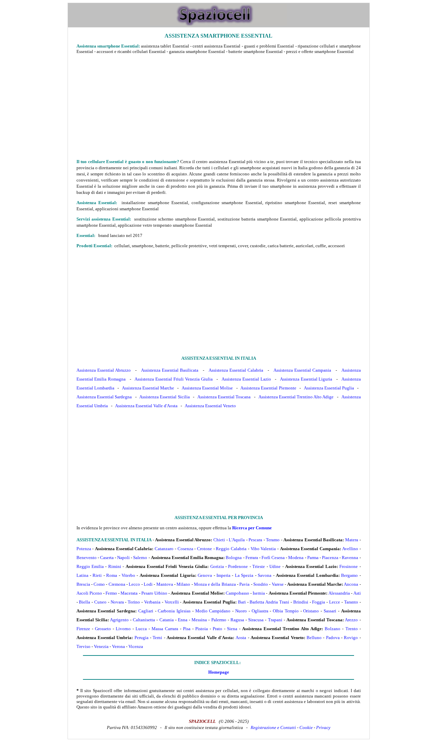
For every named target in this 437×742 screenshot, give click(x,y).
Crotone (204, 548)
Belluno (314, 637)
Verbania (152, 602)
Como (99, 584)
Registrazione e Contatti (273, 727)
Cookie (306, 727)
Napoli (123, 557)
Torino (134, 602)
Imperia (223, 575)
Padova (333, 637)
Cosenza (185, 548)
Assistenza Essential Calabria (236, 370)
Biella (84, 602)
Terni (157, 637)
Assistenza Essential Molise (207, 387)
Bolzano (332, 628)
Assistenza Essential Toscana (224, 396)
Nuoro (241, 610)
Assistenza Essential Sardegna (104, 396)
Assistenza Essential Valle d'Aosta (146, 405)
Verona (118, 646)
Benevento (86, 557)
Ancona (351, 584)
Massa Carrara (165, 628)
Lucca (141, 628)
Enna (182, 619)
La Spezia (244, 575)
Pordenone (238, 566)
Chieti (219, 539)
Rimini (114, 566)
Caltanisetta (144, 619)
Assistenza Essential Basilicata (170, 370)
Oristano (311, 610)
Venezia (101, 646)
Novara (117, 602)
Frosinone (348, 566)
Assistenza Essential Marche (148, 387)
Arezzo (351, 619)
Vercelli (172, 602)
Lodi (148, 584)
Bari (242, 602)
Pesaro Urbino (154, 593)
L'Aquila (237, 539)
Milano (183, 584)
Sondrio (260, 584)
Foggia (318, 602)
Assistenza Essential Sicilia (164, 396)
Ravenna (350, 557)
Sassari (330, 610)
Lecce (334, 602)
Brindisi (300, 602)
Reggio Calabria (231, 548)
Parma (313, 557)
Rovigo (351, 637)
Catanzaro (164, 548)
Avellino (350, 548)
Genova (205, 575)
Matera (351, 539)
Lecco (134, 584)
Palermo (218, 619)
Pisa (187, 628)
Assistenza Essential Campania (302, 370)
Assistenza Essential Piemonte (268, 387)
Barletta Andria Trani (269, 602)
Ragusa (237, 619)
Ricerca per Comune (252, 527)
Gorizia (217, 566)
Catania (166, 619)
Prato (217, 628)
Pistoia (201, 628)
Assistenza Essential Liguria (306, 379)
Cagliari (145, 610)
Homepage (218, 672)
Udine (275, 566)
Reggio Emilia (90, 566)
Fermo (111, 593)
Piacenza (330, 557)
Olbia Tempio (286, 610)
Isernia (259, 593)
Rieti (97, 575)
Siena (232, 628)
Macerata (129, 593)
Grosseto (103, 628)
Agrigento (119, 619)
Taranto (351, 602)
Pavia (244, 584)
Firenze (83, 628)
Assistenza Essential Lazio (246, 379)
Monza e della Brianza (215, 584)
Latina (82, 575)
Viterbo (128, 575)
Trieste (258, 566)
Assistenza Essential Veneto (210, 405)
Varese (278, 584)
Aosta (241, 637)
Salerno (140, 557)
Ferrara (251, 557)
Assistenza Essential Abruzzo (103, 370)
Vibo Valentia (263, 548)
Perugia (142, 637)
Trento (352, 628)
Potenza (83, 548)
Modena (296, 557)
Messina (199, 619)
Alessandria (339, 593)
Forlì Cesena (273, 557)
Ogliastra (260, 610)
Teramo (273, 539)
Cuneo (100, 602)
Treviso (83, 646)
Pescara (255, 539)
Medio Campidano (213, 610)
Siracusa (256, 619)
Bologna (234, 557)
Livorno (123, 628)
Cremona (117, 584)
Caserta (107, 557)
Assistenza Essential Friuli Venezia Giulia (173, 379)
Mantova (164, 584)
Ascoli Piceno (89, 593)
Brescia (83, 584)
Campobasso (237, 593)
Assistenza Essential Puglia (329, 387)
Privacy (323, 727)
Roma (111, 575)
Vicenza (135, 646)
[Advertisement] (218, 106)
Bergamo (349, 575)
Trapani (275, 619)
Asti (357, 593)
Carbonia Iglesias (174, 610)
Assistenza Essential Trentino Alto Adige (296, 396)
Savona (264, 575)
